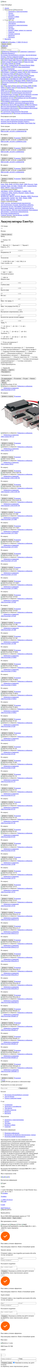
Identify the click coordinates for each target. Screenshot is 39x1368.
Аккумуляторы (9, 1096)
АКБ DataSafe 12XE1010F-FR (10, 505)
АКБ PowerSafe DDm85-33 (9, 1016)
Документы (12, 23)
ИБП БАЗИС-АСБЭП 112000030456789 (13, 131)
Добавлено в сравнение (11, 388)
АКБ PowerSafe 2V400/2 (8, 712)
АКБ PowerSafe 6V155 (8, 795)
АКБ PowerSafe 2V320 (8, 726)
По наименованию (7, 378)
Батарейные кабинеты (8, 96)
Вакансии (11, 35)
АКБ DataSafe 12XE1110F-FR (10, 492)
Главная (3, 215)
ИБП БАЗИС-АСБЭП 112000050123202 (13, 141)
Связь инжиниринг (16, 187)
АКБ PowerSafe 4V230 (8, 754)
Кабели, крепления (17, 102)
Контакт (24, 87)
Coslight (12, 72)
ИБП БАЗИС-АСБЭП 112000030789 (12, 162)
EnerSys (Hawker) (19, 193)
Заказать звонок (6, 44)
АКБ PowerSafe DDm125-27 (10, 933)
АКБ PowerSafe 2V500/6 (8, 657)
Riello (21, 58)
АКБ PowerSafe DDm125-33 (10, 919)
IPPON (8, 67)
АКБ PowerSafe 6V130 (8, 823)
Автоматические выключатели (16, 91)
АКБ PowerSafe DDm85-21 (9, 1057)
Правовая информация (12, 1133)
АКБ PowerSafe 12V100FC (9, 588)
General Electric (14, 65)
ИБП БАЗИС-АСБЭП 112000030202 (12, 151)
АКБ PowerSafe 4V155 (8, 809)
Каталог (4, 47)
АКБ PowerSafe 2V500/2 (8, 671)
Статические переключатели (10, 110)
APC (2, 65)
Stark (9, 86)
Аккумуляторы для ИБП (20, 215)
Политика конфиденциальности (15, 1136)
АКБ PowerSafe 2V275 (8, 740)
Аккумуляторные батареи (15, 121)
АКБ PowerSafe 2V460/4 (8, 699)
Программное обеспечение (10, 108)
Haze (25, 77)
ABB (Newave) (17, 60)
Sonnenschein (13, 82)
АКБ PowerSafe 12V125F (9, 561)
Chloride (11, 63)
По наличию (17, 378)
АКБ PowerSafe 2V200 (8, 768)
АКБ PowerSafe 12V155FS (9, 547)
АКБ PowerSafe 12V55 (8, 892)
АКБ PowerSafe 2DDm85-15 (10, 1071)
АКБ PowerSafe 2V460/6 (8, 685)
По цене (25, 378)
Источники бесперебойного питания (13, 55)
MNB (24, 80)
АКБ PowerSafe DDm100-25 (10, 988)
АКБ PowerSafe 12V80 (8, 864)
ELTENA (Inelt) (18, 184)
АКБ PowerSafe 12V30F (8, 643)
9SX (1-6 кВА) (5, 119)
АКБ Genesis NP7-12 (7, 436)
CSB (23, 72)
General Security (6, 77)
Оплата (10, 13)
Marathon (11, 80)
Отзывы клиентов (14, 34)
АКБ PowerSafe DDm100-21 (10, 1002)
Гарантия (11, 18)
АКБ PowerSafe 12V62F (8, 616)
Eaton (3, 58)
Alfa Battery (5, 70)
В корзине (17, 138)
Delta (12, 58)
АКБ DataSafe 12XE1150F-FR (10, 478)
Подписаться (23, 1088)
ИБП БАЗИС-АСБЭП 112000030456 (12, 172)
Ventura (18, 86)
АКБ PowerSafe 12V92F (8, 602)
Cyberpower (5, 193)
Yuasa (13, 87)
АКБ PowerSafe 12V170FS (9, 533)
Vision (20, 62)
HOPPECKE (5, 79)
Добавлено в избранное (25, 386)
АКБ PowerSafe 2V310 (8, 390)
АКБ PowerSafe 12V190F (9, 519)
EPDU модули (5, 91)
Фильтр (4, 382)
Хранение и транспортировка (18, 11)
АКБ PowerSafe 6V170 (8, 781)
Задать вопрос (17, 1218)
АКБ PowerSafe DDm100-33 (10, 961)
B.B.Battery (18, 191)
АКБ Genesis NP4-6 (7, 464)
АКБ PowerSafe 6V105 (8, 837)
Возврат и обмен (13, 16)
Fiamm (26, 75)
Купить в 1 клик (26, 138)
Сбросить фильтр (7, 234)
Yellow (3, 87)
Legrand (8, 62)
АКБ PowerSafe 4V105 (8, 850)
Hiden (3, 187)
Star (2, 86)
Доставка (11, 15)
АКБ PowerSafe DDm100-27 (10, 975)
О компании (8, 1104)
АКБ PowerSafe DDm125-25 (10, 947)
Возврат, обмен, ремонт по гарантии (20, 30)
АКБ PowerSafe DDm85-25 (9, 1044)
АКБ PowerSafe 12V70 (8, 878)
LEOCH (17, 196)
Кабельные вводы (28, 208)
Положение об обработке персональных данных (20, 1135)
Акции (7, 8)
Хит (8, 380)
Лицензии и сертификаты (16, 22)
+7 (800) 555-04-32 (21, 42)
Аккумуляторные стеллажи (10, 94)
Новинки (32, 378)
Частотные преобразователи (14, 112)
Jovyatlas (14, 186)
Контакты (11, 37)
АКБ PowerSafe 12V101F (9, 574)
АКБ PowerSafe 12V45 (8, 906)
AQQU (20, 70)
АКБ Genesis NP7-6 (7, 450)
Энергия (4, 89)
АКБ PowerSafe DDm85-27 (9, 1030)
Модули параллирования (9, 106)
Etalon (16, 75)
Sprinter (12, 198)
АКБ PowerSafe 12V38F (8, 630)
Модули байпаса (19, 104)
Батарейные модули (7, 98)
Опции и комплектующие (15, 56)
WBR (30, 86)
